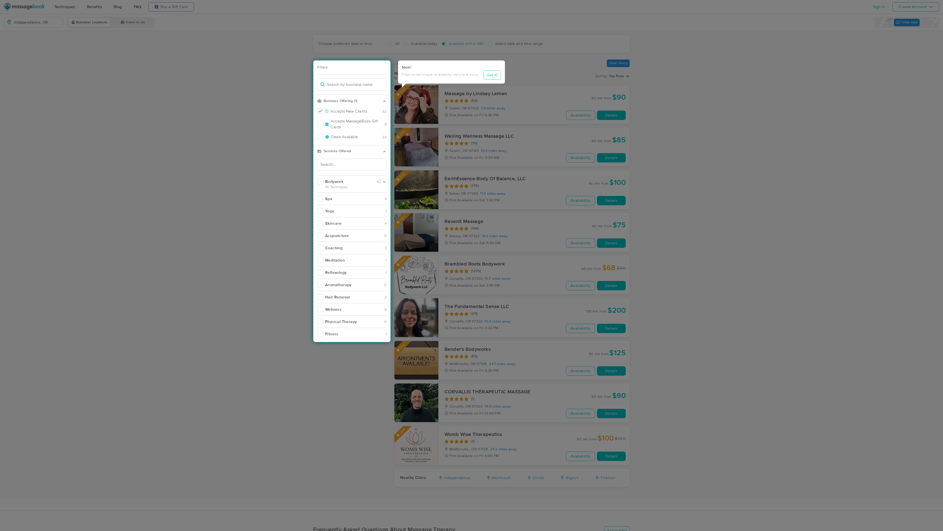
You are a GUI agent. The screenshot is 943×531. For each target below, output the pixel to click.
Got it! (492, 75)
